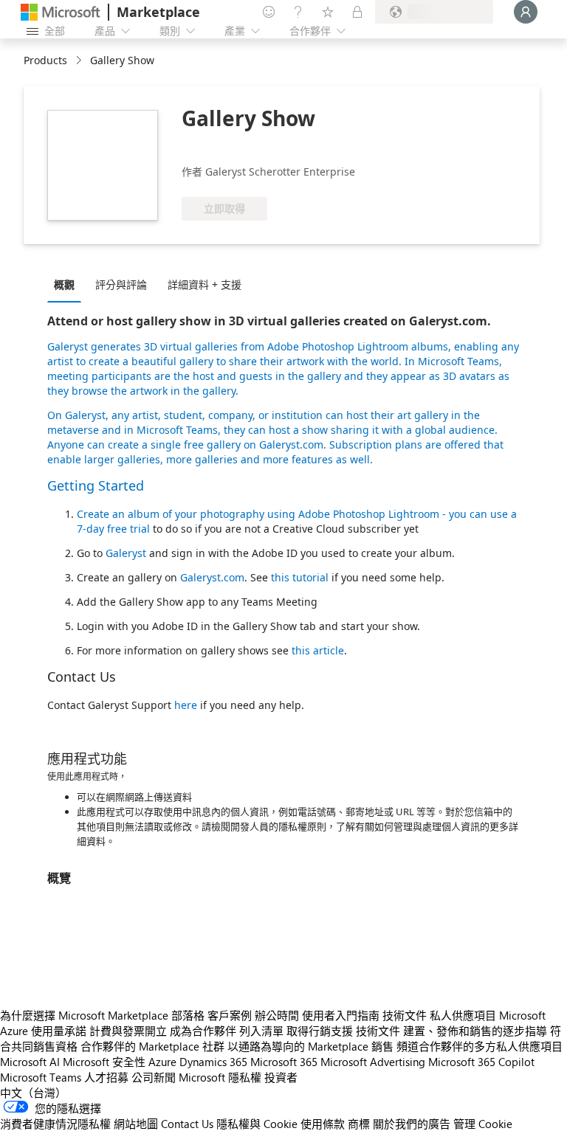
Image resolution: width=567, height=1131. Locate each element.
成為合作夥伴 (203, 1030)
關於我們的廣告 (411, 1123)
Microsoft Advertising (372, 1061)
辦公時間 (277, 1015)
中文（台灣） (33, 1092)
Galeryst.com (212, 577)
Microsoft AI (30, 1061)
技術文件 (404, 1015)
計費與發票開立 (128, 1030)
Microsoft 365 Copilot (481, 1061)
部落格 (188, 1015)
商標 (359, 1123)
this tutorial (301, 577)
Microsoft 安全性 (104, 1061)
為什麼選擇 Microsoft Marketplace (84, 1015)
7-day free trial (113, 529)
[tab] (68, 284)
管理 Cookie (482, 1123)
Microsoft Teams (40, 1077)
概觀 (64, 284)
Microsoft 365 (283, 1061)
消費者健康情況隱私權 (55, 1123)
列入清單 (261, 1030)
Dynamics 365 (213, 1061)
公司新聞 (153, 1077)
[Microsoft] (60, 12)
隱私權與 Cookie (257, 1123)
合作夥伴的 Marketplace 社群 (152, 1046)
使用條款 (322, 1123)
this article (318, 650)
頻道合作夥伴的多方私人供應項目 (479, 1046)
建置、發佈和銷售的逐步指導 (475, 1030)
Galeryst (67, 346)
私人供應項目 (463, 1015)
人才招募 (106, 1077)
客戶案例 (229, 1015)
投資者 (281, 1077)
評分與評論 (121, 284)
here (185, 705)
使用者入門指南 (340, 1015)
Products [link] (45, 60)
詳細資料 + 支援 (204, 284)
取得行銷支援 (319, 1030)
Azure (162, 1061)
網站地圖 (136, 1123)
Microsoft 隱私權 (220, 1077)
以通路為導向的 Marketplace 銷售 (310, 1046)
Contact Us (187, 1123)
